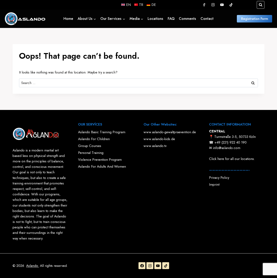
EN (128, 4)
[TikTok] (231, 4)
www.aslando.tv (155, 145)
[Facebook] (204, 4)
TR (141, 4)
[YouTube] (222, 4)
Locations (155, 18)
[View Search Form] (260, 5)
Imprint (214, 184)
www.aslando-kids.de (159, 138)
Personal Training (90, 152)
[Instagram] (213, 4)
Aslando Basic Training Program (101, 132)
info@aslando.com (226, 147)
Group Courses (89, 145)
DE (153, 4)
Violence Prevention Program (100, 159)
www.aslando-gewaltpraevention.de (170, 132)
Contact (207, 18)
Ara (253, 83)
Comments (187, 18)
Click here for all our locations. (232, 158)
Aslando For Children (94, 138)
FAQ (171, 18)
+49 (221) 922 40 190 (230, 142)
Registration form (254, 18)
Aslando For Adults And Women (102, 166)
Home (68, 18)
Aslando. (32, 265)
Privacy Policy (219, 177)
